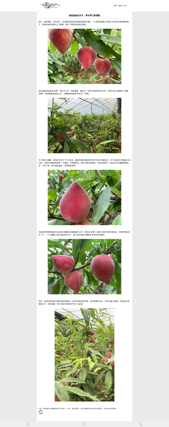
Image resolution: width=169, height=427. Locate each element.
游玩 (120, 6)
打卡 (125, 6)
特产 (115, 6)
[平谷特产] (51, 6)
